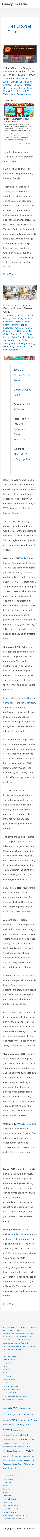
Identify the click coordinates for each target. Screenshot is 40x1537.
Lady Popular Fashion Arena (22, 375)
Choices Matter (25, 1408)
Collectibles (16, 318)
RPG (27, 91)
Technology (19, 1460)
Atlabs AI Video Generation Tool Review (16, 1343)
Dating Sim (13, 1415)
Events (6, 85)
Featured (7, 328)
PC (26, 1439)
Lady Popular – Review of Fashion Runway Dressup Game (18, 308)
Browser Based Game (22, 82)
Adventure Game (11, 78)
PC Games (7, 1443)
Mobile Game (17, 1430)
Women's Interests (24, 346)
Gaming (20, 1424)
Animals (26, 78)
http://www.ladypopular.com (22, 459)
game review (24, 1420)
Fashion (24, 325)
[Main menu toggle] (35, 4)
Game (13, 1419)
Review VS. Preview (9, 1379)
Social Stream (7, 1383)
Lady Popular (9, 888)
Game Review (10, 88)
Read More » (9, 274)
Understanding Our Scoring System (15, 1396)
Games (21, 88)
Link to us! (6, 1369)
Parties (6, 337)
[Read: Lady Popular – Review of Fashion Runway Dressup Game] (20, 292)
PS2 (12, 1446)
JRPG (27, 1424)
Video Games (17, 1464)
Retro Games (7, 1451)
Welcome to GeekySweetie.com (13, 1399)
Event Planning (10, 325)
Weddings (8, 346)
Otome (21, 1439)
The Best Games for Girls (11, 1389)
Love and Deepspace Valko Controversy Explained (20, 1340)
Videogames (29, 1464)
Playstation (16, 1443)
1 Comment (9, 315)
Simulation (8, 340)
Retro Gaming (18, 1451)
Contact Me (7, 1363)
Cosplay (28, 318)
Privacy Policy (7, 1376)
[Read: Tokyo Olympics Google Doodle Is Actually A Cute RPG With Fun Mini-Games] (20, 54)
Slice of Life (21, 340)
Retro (19, 1446)
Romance (5, 1456)
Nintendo (24, 1435)
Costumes (8, 321)
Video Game (29, 1460)
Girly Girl (16, 331)
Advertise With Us (9, 1360)
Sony (4, 1460)
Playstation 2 (25, 1443)
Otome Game (26, 334)
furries (27, 85)
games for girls (9, 1425)
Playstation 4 (6, 1446)
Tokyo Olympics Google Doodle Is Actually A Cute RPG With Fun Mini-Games (19, 71)
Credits (5, 1366)
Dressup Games (23, 321)
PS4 (15, 1446)
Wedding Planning (25, 343)
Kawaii (7, 1430)
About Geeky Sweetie (10, 1356)
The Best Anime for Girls (11, 1386)
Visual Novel (9, 1468)
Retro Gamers (26, 1446)
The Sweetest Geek (9, 1393)
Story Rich (11, 1460)
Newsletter (6, 1373)
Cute (6, 1414)
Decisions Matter (25, 1414)
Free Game (17, 85)
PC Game (31, 1439)
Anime (6, 82)
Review (20, 91)
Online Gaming (10, 334)
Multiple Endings (11, 1435)
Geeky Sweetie (14, 4)
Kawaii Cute (9, 91)
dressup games (11, 855)
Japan (30, 88)
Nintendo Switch (10, 1439)
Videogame (9, 94)
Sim (16, 1456)
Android (5, 1408)
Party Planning (19, 337)
